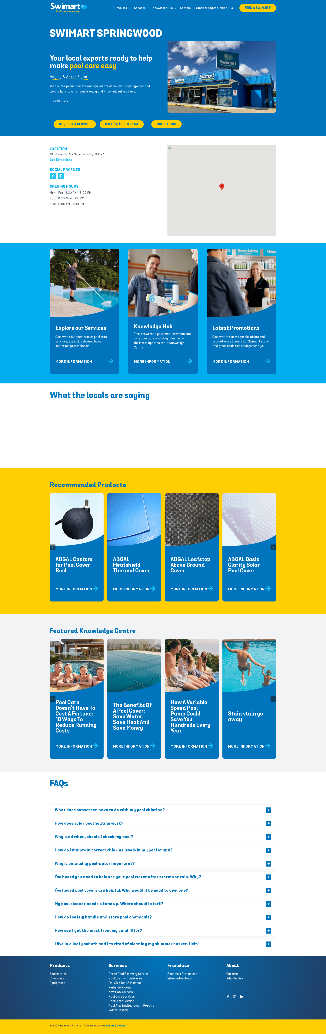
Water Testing (119, 1010)
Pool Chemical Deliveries (125, 978)
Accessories (58, 974)
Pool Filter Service (121, 1001)
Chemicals (57, 978)
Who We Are (234, 978)
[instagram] (61, 176)
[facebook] (53, 176)
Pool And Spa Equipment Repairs (131, 1006)
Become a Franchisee (182, 974)
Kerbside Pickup (120, 987)
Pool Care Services (122, 997)
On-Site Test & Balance (125, 983)
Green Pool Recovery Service (128, 974)
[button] (232, 8)
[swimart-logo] (69, 4)
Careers (232, 974)
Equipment (57, 983)
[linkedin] (241, 996)
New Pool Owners (121, 992)
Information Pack (180, 978)
